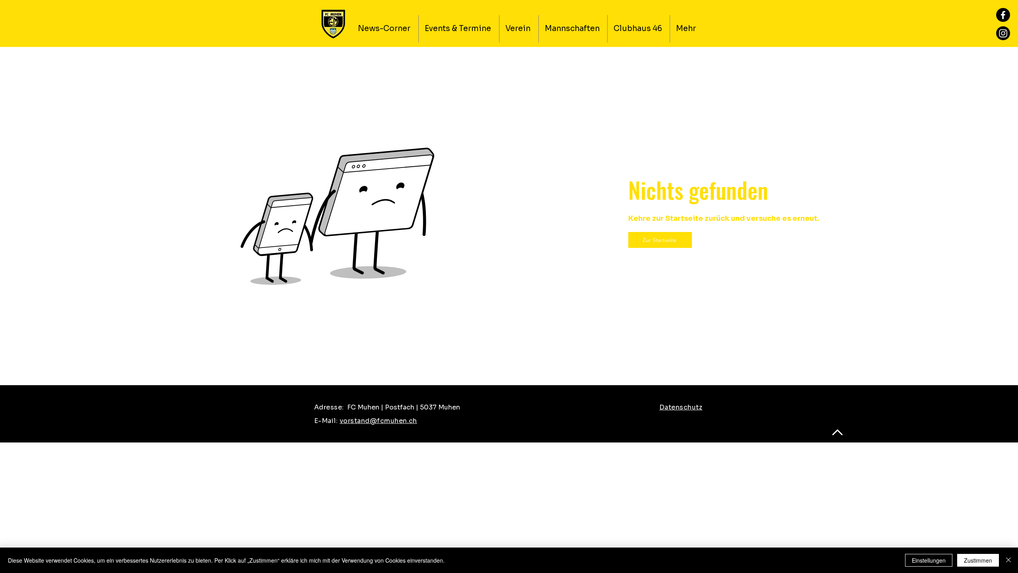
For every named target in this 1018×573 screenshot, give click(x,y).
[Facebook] (1003, 15)
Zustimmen (978, 560)
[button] (518, 29)
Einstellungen (929, 560)
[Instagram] (1003, 33)
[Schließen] (1008, 560)
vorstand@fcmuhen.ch (378, 421)
